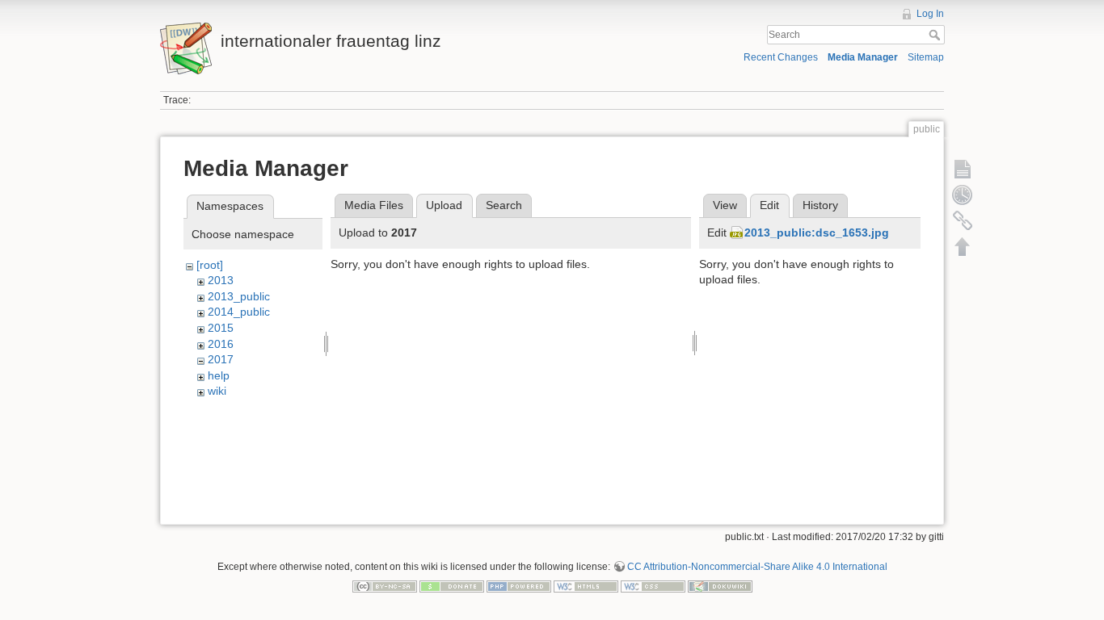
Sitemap (926, 57)
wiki (217, 390)
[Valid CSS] (653, 585)
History (820, 205)
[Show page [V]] (962, 169)
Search (936, 34)
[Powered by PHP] (519, 585)
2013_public (239, 296)
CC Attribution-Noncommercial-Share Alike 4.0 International (757, 566)
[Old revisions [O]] (962, 194)
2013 (221, 280)
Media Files (373, 205)
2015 (221, 327)
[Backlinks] (962, 220)
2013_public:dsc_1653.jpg (816, 232)
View (725, 205)
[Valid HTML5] (586, 585)
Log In (930, 13)
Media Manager (863, 57)
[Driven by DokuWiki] (720, 585)
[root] (209, 264)
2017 (221, 359)
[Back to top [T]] (962, 246)
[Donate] (451, 585)
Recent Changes (781, 57)
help (219, 375)
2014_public (239, 311)
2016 (221, 343)
